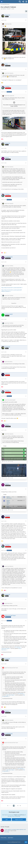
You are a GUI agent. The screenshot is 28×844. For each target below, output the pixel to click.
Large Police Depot (5, 648)
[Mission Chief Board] (1, 1)
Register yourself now (19, 814)
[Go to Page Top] (25, 842)
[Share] (26, 11)
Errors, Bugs (7, 831)
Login (6, 819)
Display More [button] (13, 303)
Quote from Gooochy (8, 73)
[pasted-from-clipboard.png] (14, 123)
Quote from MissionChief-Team (11, 667)
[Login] (23, 1)
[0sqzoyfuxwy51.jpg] (14, 48)
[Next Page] (20, 806)
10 (17, 805)
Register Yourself (19, 819)
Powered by (14, 842)
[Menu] (26, 1)
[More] (26, 20)
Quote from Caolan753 (9, 95)
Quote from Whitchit (8, 566)
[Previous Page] (8, 806)
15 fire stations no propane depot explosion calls (15, 829)
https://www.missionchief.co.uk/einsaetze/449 (11, 287)
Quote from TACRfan (8, 265)
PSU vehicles (17, 647)
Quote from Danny (8, 361)
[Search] (19, 1)
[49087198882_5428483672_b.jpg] (14, 34)
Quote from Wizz (8, 24)
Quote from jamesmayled (9, 400)
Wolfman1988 (7, 830)
